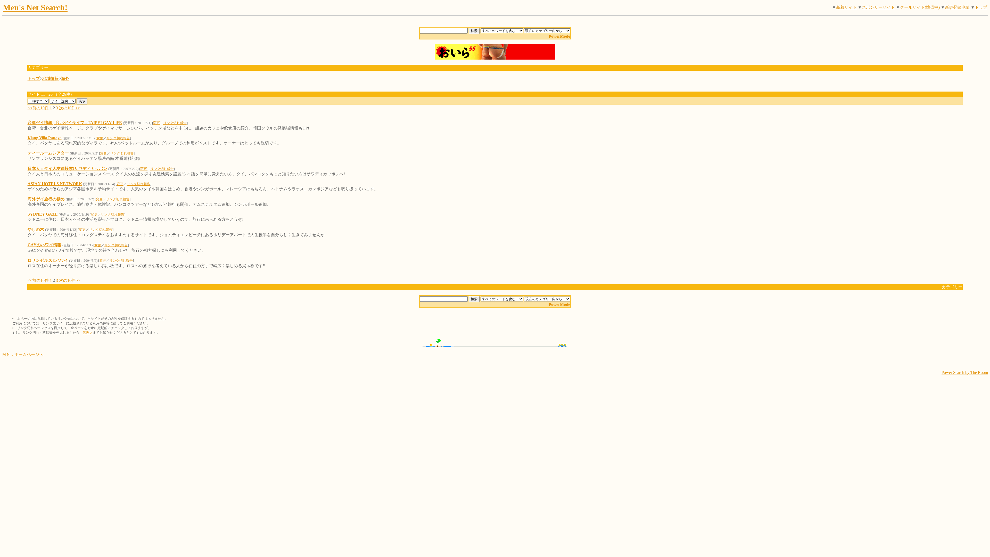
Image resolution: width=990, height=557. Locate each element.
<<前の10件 (38, 108)
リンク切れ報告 (175, 123)
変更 (156, 123)
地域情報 (50, 78)
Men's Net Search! (35, 7)
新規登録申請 (957, 7)
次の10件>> (69, 108)
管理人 (88, 332)
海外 (65, 78)
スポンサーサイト (878, 7)
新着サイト (846, 7)
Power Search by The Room (965, 372)
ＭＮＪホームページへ (22, 354)
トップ (981, 7)
